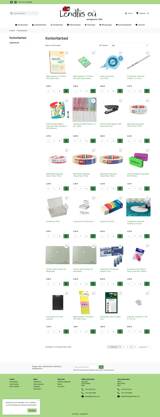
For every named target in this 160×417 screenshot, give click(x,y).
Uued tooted (13, 384)
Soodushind (13, 382)
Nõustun (32, 410)
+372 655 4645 (90, 393)
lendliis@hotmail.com (92, 396)
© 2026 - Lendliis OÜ (80, 414)
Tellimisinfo (22, 2)
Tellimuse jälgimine (64, 382)
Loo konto (60, 386)
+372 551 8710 (90, 389)
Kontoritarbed (17, 37)
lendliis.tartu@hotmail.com (130, 396)
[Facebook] (11, 2)
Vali (130, 45)
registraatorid (14, 43)
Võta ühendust (38, 384)
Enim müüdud (14, 386)
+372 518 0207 (126, 389)
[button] (128, 13)
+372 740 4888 (126, 393)
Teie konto (61, 379)
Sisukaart (36, 386)
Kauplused (37, 389)
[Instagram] (15, 2)
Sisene (59, 384)
